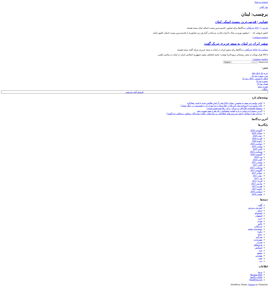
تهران (259, 221)
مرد (260, 250)
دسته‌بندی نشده (255, 229)
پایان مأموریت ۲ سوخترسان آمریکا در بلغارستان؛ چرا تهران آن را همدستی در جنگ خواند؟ (221, 105)
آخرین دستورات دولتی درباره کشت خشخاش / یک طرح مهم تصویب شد (229, 111)
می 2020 (258, 157)
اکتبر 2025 (257, 149)
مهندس (258, 255)
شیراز (259, 242)
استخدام (258, 213)
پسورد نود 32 (262, 81)
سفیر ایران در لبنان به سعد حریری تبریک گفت (236, 43)
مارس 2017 (256, 183)
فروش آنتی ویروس (134, 92)
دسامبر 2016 (256, 191)
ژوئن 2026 (257, 136)
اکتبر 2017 (257, 165)
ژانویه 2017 (257, 189)
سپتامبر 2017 (256, 167)
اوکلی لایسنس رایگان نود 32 (255, 78)
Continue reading (260, 37)
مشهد (259, 253)
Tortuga (251, 284)
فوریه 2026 (257, 138)
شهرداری (258, 239)
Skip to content (261, 2)
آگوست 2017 (256, 170)
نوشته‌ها (256, 274)
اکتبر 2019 (257, 159)
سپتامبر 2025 (256, 151)
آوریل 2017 (257, 181)
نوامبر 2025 (257, 146)
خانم (260, 224)
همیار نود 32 (262, 84)
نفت (260, 258)
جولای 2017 (257, 173)
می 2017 (258, 178)
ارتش (259, 210)
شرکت (259, 237)
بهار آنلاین (263, 7)
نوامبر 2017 (257, 162)
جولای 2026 (257, 133)
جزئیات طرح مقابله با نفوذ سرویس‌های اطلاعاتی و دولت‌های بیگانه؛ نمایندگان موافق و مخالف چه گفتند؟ (214, 113)
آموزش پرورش (255, 208)
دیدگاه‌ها (256, 277)
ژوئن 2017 (257, 175)
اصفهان (258, 216)
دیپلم (260, 234)
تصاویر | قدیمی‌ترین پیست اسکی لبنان (241, 22)
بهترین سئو (263, 86)
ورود (260, 272)
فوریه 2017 (257, 186)
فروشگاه (258, 245)
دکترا (260, 231)
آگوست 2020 (256, 154)
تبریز (260, 218)
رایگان (265, 89)
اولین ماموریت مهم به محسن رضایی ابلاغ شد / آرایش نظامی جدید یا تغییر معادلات (224, 103)
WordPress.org (255, 280)
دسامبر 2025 (256, 144)
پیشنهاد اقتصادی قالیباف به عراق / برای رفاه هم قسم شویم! (234, 108)
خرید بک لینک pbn (260, 73)
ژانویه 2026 (257, 141)
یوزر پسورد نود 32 (260, 76)
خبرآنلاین (250, 28)
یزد (260, 261)
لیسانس (258, 247)
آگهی (260, 205)
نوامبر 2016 (257, 194)
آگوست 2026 (256, 130)
